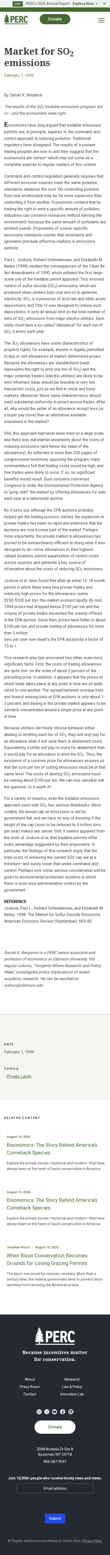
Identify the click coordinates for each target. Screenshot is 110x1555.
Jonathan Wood (18, 1247)
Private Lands (19, 1076)
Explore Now (83, 4)
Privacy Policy (92, 1541)
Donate (55, 1427)
